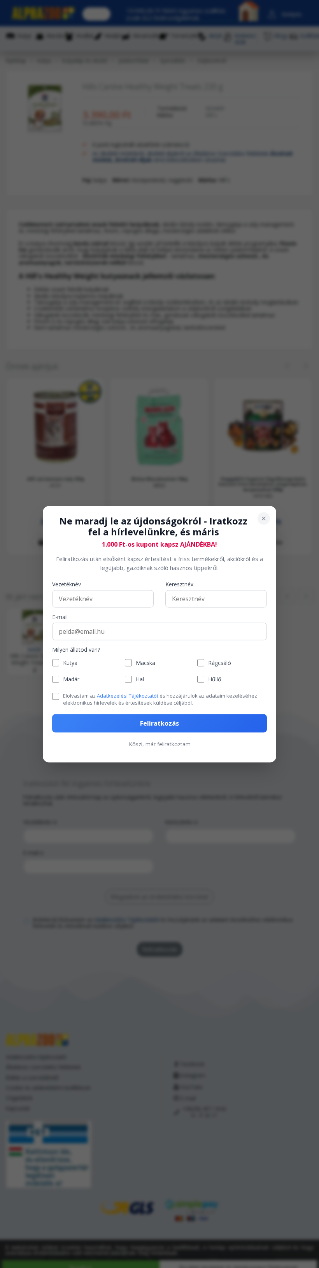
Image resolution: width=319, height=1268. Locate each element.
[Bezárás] (264, 518)
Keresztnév (179, 584)
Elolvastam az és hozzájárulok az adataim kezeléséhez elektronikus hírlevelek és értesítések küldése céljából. (160, 699)
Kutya (70, 662)
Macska (145, 662)
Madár (71, 679)
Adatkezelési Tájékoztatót (127, 695)
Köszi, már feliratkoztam (160, 743)
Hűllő (214, 679)
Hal (140, 679)
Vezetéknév (66, 584)
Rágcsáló (219, 662)
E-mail (60, 617)
